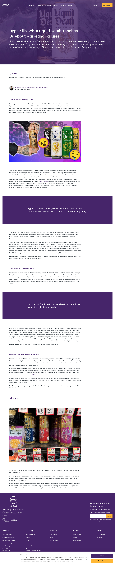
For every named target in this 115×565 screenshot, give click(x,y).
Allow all (102, 555)
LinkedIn (101, 537)
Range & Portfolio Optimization (7, 549)
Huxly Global (44, 181)
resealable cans (34, 375)
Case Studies (53, 534)
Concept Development (9, 543)
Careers (28, 537)
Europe (75, 537)
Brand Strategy (7, 546)
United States (77, 534)
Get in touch (107, 5)
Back (14, 73)
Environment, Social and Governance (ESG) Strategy (33, 549)
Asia (74, 546)
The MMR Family (30, 534)
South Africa (76, 543)
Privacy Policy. (97, 521)
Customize (101, 560)
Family (70, 5)
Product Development (9, 537)
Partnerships (29, 546)
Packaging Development (9, 540)
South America (77, 540)
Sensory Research (7, 534)
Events (51, 537)
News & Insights (54, 540)
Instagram (102, 534)
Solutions (31, 5)
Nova (27, 540)
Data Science (29, 543)
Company (48, 5)
